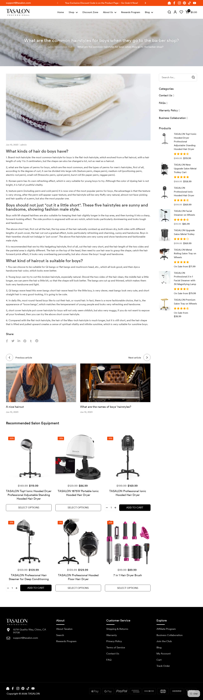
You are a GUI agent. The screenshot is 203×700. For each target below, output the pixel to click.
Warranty (111, 635)
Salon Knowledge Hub (60, 46)
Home (39, 46)
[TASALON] (17, 12)
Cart (159, 659)
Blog (159, 647)
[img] (169, 12)
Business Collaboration (169, 635)
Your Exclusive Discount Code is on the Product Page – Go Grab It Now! (101, 3)
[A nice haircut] (41, 382)
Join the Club (164, 641)
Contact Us (112, 653)
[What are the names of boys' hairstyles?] (115, 382)
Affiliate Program (166, 628)
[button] (190, 12)
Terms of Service (115, 647)
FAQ (108, 659)
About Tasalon (64, 628)
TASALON (34, 693)
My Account (163, 653)
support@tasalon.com (18, 2)
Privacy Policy (114, 641)
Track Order (163, 665)
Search (60, 635)
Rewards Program (66, 641)
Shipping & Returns (117, 628)
